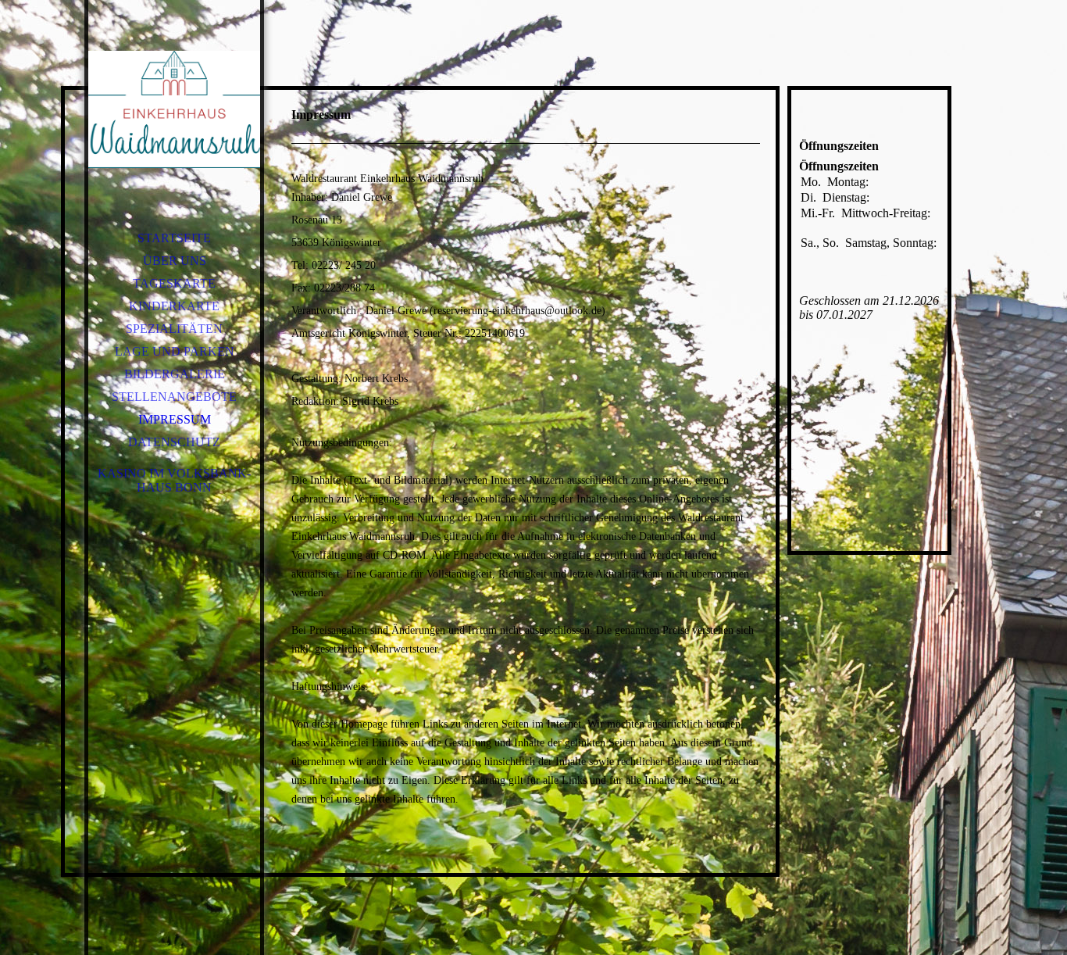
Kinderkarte (174, 306)
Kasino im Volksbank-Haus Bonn (174, 480)
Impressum (174, 419)
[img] (174, 109)
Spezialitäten (174, 328)
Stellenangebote (174, 396)
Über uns (174, 260)
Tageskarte (174, 283)
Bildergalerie (174, 374)
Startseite (174, 238)
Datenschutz (174, 442)
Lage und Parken (174, 351)
